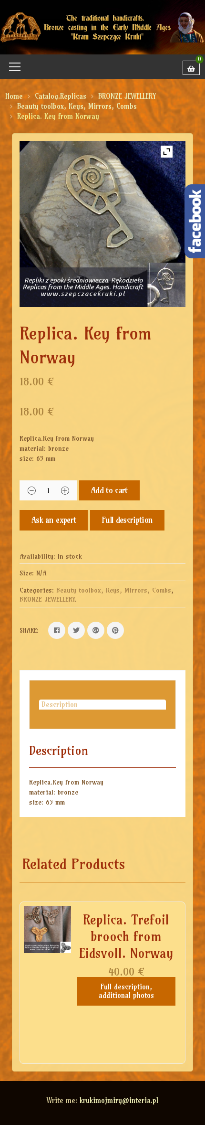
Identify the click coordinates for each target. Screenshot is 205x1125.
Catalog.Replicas (60, 96)
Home (14, 96)
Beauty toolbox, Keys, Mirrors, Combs (77, 106)
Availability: (37, 556)
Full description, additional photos (126, 991)
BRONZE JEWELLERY (127, 96)
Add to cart (109, 490)
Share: (29, 630)
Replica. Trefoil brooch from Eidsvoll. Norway (126, 936)
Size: (27, 573)
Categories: (37, 590)
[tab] (102, 705)
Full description (127, 520)
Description (59, 704)
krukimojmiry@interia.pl (119, 1100)
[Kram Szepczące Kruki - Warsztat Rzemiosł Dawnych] (102, 26)
